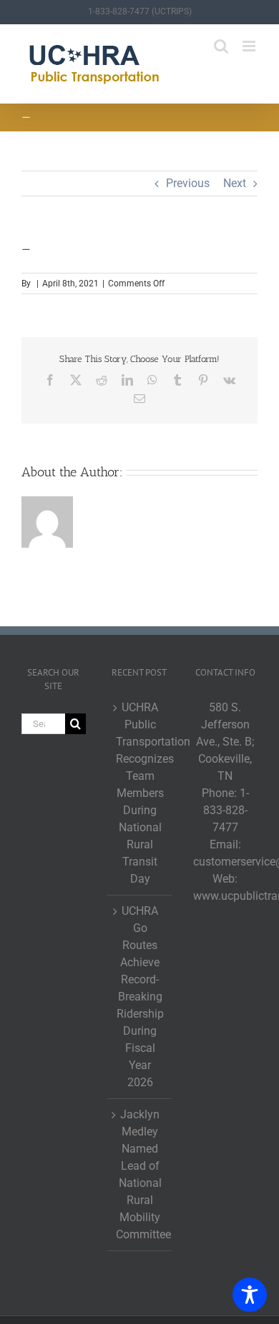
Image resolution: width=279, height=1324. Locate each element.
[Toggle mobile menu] (250, 46)
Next (234, 183)
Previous (188, 183)
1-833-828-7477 (226, 810)
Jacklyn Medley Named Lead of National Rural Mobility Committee (140, 1174)
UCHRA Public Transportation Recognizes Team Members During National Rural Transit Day (140, 793)
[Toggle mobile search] (221, 46)
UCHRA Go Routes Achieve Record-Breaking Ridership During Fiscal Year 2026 (140, 996)
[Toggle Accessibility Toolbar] (249, 1294)
